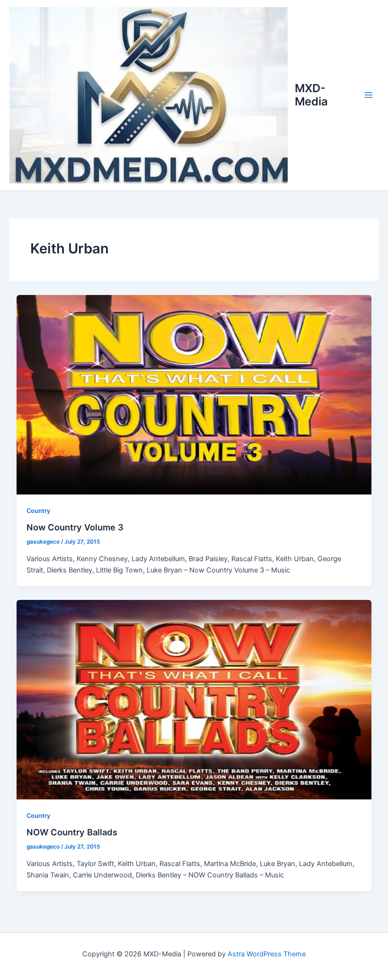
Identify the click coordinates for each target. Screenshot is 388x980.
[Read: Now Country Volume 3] (194, 394)
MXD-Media (311, 94)
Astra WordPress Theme (267, 954)
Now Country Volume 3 (74, 527)
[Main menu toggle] (369, 95)
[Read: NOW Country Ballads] (194, 699)
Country (38, 510)
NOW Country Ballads (71, 832)
